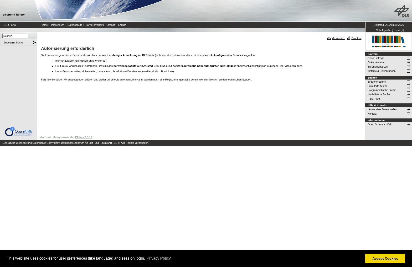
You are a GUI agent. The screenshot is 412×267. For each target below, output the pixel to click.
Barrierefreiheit (94, 24)
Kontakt (110, 24)
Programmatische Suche (382, 90)
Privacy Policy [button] (159, 258)
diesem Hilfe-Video (280, 65)
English (122, 24)
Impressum (57, 24)
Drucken (356, 38)
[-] (393, 30)
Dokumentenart (377, 62)
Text (397, 30)
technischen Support (239, 79)
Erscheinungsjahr (378, 66)
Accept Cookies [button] (385, 258)
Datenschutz (74, 24)
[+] (402, 30)
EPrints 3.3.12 (83, 137)
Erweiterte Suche (377, 86)
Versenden (338, 38)
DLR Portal (10, 24)
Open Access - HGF (379, 124)
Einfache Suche (377, 81)
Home (44, 24)
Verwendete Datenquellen (382, 109)
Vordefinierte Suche (379, 94)
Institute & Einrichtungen (382, 70)
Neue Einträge (376, 58)
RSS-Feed (374, 98)
